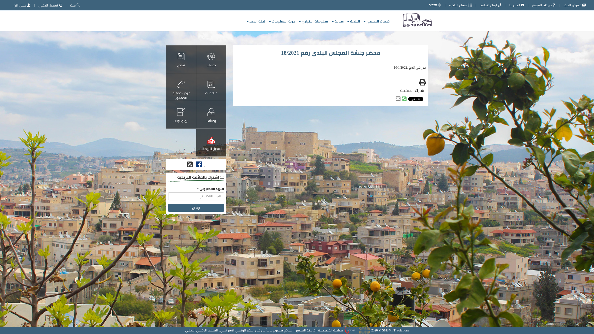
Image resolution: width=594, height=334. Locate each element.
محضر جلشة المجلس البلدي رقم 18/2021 (330, 53)
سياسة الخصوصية (330, 330)
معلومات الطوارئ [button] (314, 21)
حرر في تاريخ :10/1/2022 (410, 67)
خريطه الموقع (542, 5)
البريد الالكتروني (210, 188)
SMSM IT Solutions (395, 330)
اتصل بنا (515, 5)
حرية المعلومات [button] (283, 21)
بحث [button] (73, 5)
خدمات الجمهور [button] (377, 21)
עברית (433, 5)
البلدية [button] (354, 21)
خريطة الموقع (306, 330)
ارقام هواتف (489, 5)
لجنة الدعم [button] (257, 21)
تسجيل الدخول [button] (49, 5)
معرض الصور (572, 5)
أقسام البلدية (458, 5)
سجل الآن (20, 5)
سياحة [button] (339, 21)
